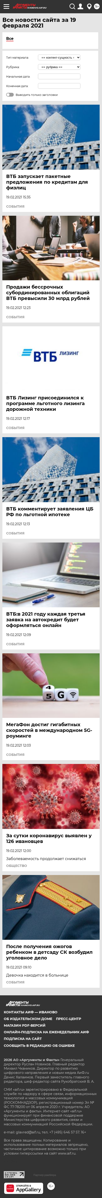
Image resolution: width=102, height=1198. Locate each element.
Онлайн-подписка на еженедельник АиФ (46, 1032)
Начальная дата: (18, 76)
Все (10, 38)
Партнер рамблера (44, 1175)
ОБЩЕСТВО (16, 865)
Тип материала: (17, 57)
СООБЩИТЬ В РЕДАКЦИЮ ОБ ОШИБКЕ (39, 1046)
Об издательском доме (28, 1019)
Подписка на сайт (23, 1039)
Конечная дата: (17, 86)
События (15, 206)
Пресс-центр (68, 1019)
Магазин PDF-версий (25, 1025)
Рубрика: (13, 67)
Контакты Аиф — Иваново (30, 1012)
